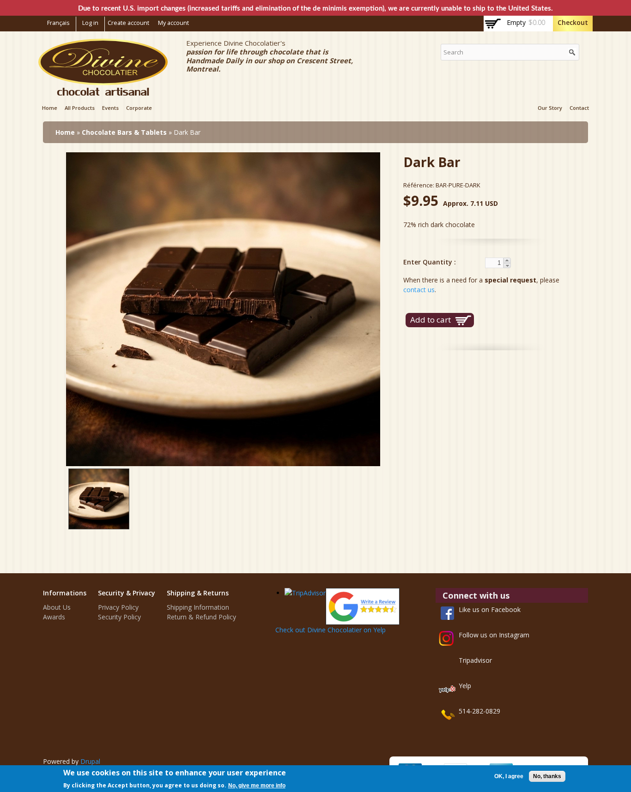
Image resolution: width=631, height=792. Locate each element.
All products (80, 107)
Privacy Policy (118, 607)
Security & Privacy (126, 592)
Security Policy (119, 616)
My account (173, 23)
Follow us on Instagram (494, 634)
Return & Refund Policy (201, 616)
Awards (54, 616)
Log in (90, 23)
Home (49, 107)
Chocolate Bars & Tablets (124, 132)
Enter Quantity (428, 262)
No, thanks (547, 776)
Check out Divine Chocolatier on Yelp (330, 629)
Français (58, 23)
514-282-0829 (479, 711)
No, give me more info (256, 785)
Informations (64, 592)
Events (110, 107)
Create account (128, 23)
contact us (419, 289)
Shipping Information (198, 607)
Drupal (90, 761)
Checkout (573, 22)
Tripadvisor (475, 660)
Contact (579, 107)
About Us (57, 607)
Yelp (465, 685)
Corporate (139, 107)
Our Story (550, 107)
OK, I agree (508, 776)
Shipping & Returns (198, 592)
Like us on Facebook (490, 609)
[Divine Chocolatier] (103, 90)
